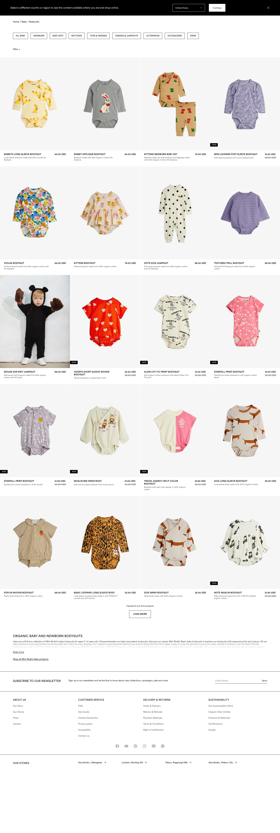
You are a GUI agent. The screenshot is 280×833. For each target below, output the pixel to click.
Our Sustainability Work (220, 706)
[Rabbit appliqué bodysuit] (105, 157)
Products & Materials (219, 718)
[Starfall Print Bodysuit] (245, 375)
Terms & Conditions (153, 724)
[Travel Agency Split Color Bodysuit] (175, 485)
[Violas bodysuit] (35, 266)
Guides (212, 730)
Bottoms (76, 36)
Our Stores (18, 712)
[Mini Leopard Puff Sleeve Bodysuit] (245, 156)
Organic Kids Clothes (219, 712)
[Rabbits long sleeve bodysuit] (35, 157)
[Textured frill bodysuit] (245, 266)
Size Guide (83, 712)
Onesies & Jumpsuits (126, 36)
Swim (193, 36)
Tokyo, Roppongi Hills (176, 762)
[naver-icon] (154, 746)
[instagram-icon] (144, 746)
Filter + (16, 49)
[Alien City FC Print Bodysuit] (175, 375)
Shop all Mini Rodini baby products (30, 659)
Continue (217, 8)
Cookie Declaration (88, 718)
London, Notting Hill (132, 762)
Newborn (38, 36)
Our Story (18, 706)
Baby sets (57, 36)
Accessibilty (84, 730)
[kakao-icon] (163, 746)
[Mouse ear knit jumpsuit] (35, 375)
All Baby (20, 36)
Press (15, 718)
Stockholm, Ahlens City (221, 762)
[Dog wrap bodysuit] (175, 594)
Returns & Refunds (152, 712)
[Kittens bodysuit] (105, 265)
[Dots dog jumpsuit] (175, 266)
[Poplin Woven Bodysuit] (35, 594)
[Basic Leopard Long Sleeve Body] (105, 595)
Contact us (83, 736)
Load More (140, 614)
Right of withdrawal (153, 730)
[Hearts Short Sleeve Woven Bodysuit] (105, 375)
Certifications (215, 724)
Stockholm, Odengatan (90, 762)
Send (264, 680)
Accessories (175, 36)
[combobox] (189, 8)
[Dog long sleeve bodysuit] (245, 482)
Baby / (25, 22)
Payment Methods (152, 718)
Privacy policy (85, 724)
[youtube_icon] (126, 746)
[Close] (268, 7)
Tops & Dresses (98, 36)
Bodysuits (34, 22)
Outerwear (152, 36)
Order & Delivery (152, 706)
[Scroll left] (9, 104)
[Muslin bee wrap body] (105, 483)
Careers (17, 724)
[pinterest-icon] (135, 746)
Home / (17, 22)
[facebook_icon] (117, 746)
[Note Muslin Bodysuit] (245, 595)
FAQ (80, 706)
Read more (18, 652)
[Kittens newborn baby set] (175, 157)
